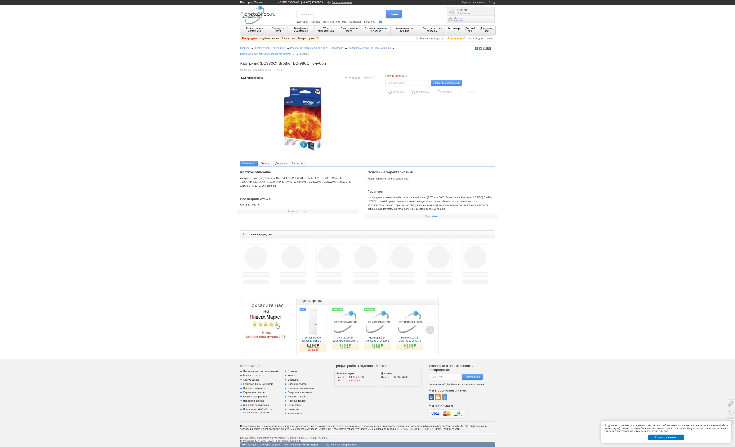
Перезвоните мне (342, 2)
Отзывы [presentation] (265, 163)
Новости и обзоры (253, 400)
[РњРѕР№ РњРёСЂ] (489, 48)
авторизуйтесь (349, 444)
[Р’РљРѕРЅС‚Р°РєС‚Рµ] (476, 48)
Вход (492, 2)
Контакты (355, 21)
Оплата (315, 21)
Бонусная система (334, 21)
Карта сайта (295, 413)
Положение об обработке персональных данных (257, 411)
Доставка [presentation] (281, 163)
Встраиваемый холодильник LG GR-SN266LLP (313, 340)
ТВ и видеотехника (326, 29)
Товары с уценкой (308, 38)
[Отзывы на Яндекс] (265, 322)
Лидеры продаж (297, 400)
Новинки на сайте (298, 396)
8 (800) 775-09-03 (313, 2)
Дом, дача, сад (486, 29)
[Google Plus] (485, 48)
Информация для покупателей (260, 371)
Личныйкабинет (458, 19)
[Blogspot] (438, 397)
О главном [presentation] (249, 163)
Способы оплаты (297, 384)
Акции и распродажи (255, 396)
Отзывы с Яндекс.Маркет (478, 38)
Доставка (302, 21)
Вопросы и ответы (253, 375)
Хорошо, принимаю (666, 437)
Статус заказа (251, 379)
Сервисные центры (254, 392)
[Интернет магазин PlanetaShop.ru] (259, 14)
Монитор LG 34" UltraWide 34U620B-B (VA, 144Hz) (377, 340)
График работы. (452, 428)
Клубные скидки (269, 38)
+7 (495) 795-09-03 (288, 2)
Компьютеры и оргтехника (254, 29)
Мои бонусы (333, 444)
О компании (294, 405)
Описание (246, 70)
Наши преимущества (432, 38)
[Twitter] (480, 48)
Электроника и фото (349, 29)
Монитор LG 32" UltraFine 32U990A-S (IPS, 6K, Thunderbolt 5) (409, 340)
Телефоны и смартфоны (301, 29)
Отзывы (278, 70)
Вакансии (370, 21)
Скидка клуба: (313, 348)
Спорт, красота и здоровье (432, 29)
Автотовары (454, 28)
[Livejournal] (444, 397)
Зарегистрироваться (473, 2)
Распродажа (249, 38)
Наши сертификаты (254, 388)
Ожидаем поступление (256, 405)
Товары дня (288, 38)
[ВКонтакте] (431, 397)
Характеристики (262, 70)
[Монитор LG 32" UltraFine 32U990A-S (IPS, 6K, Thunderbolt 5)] (410, 321)
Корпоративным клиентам (258, 384)
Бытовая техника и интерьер (376, 29)
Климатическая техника (404, 29)
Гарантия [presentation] (298, 163)
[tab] (249, 163)
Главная (245, 47)
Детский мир (470, 29)
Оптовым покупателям (301, 388)
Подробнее (431, 216)
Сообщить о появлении (446, 83)
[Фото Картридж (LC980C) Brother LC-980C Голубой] (306, 118)
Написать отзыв (297, 211)
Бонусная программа (300, 392)
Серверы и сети (278, 29)
